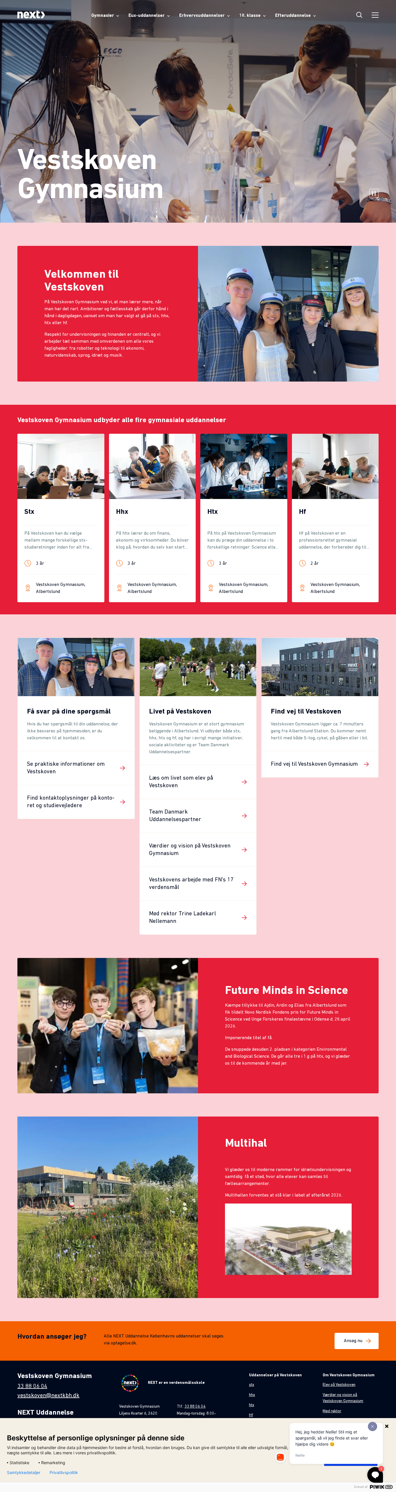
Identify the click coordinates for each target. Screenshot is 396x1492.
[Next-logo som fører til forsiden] (31, 15)
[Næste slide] (379, 528)
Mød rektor (332, 1411)
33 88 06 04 (32, 1386)
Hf (251, 1415)
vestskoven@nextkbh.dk (48, 1396)
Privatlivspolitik (64, 1472)
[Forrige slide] (17, 528)
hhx (252, 1395)
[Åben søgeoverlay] (359, 15)
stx (251, 1385)
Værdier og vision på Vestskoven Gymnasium (343, 1398)
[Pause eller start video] (374, 194)
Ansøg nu (353, 1341)
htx (251, 1405)
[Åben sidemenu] (375, 15)
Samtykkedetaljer (23, 1472)
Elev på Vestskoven (339, 1385)
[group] (60, 518)
